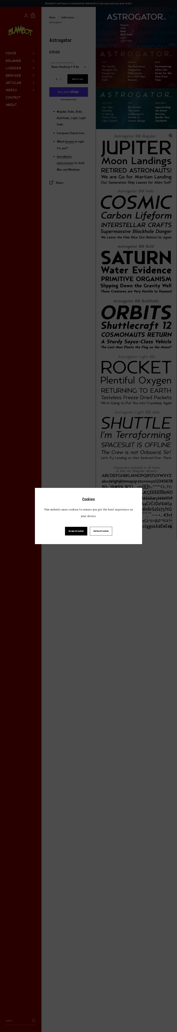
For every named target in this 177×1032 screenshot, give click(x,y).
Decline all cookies (101, 531)
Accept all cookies (76, 531)
